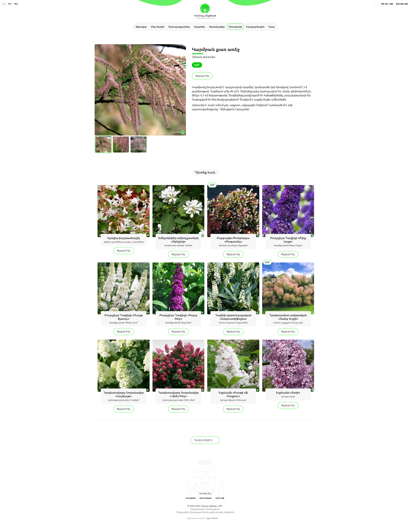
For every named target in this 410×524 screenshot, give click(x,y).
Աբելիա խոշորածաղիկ (124, 239)
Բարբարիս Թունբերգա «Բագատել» (233, 241)
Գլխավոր (141, 26)
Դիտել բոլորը (203, 440)
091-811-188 (387, 3)
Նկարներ (199, 26)
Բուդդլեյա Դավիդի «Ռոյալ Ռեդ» (178, 318)
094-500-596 (402, 3)
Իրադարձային (255, 26)
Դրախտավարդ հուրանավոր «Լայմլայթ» (123, 396)
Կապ (271, 26)
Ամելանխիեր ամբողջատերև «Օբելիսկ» (178, 241)
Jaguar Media (212, 518)
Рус (10, 4)
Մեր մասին (157, 26)
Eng (16, 4)
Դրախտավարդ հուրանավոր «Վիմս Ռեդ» (178, 396)
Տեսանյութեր (217, 26)
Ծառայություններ (179, 26)
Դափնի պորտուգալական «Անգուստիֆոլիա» (233, 318)
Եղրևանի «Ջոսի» (288, 394)
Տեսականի (235, 26)
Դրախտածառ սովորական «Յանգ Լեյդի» (288, 318)
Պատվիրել (202, 76)
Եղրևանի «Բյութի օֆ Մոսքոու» (233, 396)
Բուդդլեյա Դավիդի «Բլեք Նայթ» (288, 241)
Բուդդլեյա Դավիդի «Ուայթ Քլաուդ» (124, 318)
